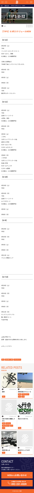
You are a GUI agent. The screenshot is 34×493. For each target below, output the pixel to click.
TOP (2, 5)
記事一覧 (7, 5)
